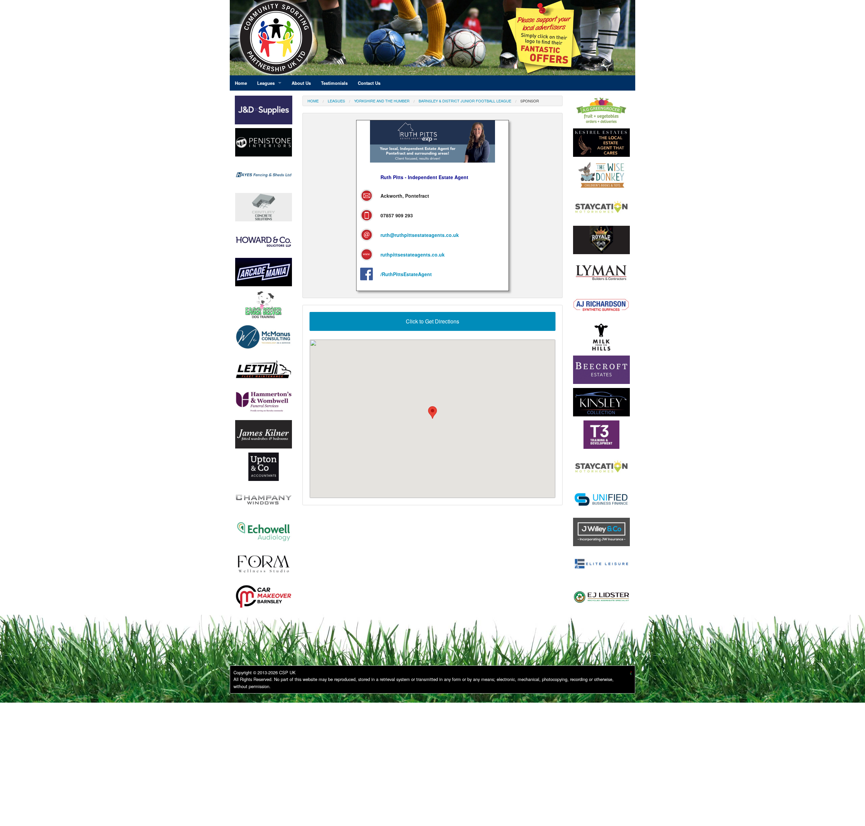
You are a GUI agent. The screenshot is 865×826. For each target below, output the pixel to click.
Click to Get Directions (432, 321)
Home (313, 100)
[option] (263, 144)
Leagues (336, 100)
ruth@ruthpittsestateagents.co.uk (419, 235)
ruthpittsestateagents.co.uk (412, 254)
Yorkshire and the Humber (382, 100)
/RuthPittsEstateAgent (406, 274)
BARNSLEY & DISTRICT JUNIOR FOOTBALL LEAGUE (465, 100)
